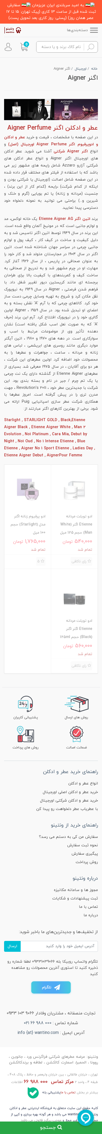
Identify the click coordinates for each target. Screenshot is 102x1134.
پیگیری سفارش (85, 854)
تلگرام (46, 987)
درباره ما (91, 915)
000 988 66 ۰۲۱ (37, 1023)
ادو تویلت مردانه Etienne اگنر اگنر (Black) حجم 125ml (76, 629)
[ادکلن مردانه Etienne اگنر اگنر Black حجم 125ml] (74, 593)
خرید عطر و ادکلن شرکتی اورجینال (69, 800)
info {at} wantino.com (38, 1033)
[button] (24, 47)
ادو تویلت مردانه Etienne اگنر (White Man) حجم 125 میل (76, 524)
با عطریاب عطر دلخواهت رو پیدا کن (67, 809)
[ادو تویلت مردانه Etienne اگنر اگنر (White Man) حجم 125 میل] (74, 489)
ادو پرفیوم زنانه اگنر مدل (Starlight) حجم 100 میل (28, 524)
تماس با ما (88, 907)
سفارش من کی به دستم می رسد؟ (68, 837)
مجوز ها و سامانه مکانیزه (76, 890)
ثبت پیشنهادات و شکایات (75, 898)
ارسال (12, 946)
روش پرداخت (87, 862)
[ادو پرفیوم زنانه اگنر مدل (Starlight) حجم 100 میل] (27, 489)
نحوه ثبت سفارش (82, 845)
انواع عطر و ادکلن (83, 783)
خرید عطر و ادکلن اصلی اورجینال (70, 792)
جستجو (48, 1127)
